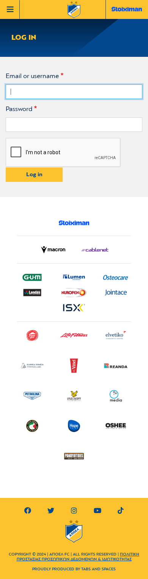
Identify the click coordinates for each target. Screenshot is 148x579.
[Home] (74, 10)
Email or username (32, 76)
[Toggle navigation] (12, 9)
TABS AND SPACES (98, 569)
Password (19, 109)
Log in (34, 175)
